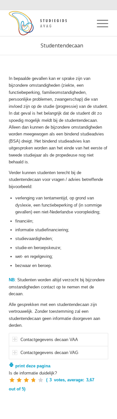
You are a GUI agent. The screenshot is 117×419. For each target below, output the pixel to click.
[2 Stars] (19, 380)
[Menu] (99, 23)
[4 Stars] (33, 380)
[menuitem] (99, 23)
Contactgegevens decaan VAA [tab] (49, 339)
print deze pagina (32, 365)
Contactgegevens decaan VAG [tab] (49, 352)
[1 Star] (12, 380)
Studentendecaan (62, 45)
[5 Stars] (40, 380)
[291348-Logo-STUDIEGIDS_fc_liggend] (48, 23)
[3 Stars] (26, 380)
